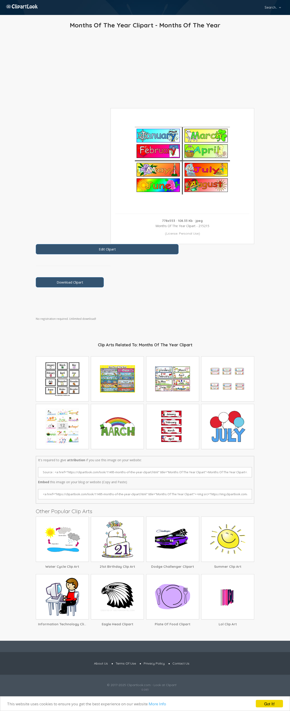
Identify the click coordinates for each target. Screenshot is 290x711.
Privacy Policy (154, 663)
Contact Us (180, 663)
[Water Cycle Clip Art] (62, 539)
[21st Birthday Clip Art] (117, 539)
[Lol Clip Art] (227, 596)
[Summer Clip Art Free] (227, 539)
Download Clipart (70, 282)
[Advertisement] (145, 69)
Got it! (269, 703)
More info (157, 703)
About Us (101, 663)
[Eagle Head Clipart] (117, 596)
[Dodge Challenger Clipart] (172, 539)
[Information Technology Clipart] (62, 596)
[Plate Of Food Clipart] (172, 596)
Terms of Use (126, 663)
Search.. (271, 7)
